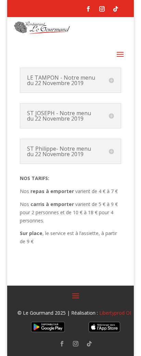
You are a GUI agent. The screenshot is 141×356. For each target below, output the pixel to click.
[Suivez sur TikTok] (115, 8)
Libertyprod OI (115, 313)
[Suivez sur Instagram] (102, 8)
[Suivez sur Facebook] (88, 8)
